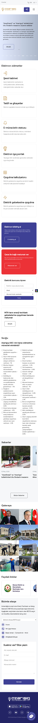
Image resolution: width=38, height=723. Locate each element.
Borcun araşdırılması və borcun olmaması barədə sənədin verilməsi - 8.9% (28, 405)
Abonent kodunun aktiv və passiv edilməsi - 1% (28, 384)
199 (30, 2)
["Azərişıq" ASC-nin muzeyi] (9, 532)
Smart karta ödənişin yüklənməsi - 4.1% (9, 409)
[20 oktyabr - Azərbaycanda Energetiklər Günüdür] (9, 563)
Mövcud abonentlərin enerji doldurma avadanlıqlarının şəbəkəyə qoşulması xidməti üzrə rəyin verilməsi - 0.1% (10, 418)
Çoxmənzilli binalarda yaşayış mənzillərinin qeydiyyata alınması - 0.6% (10, 403)
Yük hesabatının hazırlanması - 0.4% (28, 368)
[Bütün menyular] (33, 9)
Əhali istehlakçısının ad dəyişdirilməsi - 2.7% (28, 378)
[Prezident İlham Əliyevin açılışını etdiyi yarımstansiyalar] (9, 517)
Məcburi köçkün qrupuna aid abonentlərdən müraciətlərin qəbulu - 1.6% (10, 369)
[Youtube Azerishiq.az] (16, 712)
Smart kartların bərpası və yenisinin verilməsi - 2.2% (28, 363)
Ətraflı (8, 47)
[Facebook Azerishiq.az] (9, 712)
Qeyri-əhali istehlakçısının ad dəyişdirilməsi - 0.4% (28, 391)
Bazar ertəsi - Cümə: (17, 633)
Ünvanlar (3, 2)
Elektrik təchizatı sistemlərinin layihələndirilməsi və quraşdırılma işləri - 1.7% (28, 354)
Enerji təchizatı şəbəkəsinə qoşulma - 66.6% (10, 352)
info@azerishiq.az (11, 637)
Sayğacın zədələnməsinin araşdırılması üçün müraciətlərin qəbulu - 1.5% (10, 393)
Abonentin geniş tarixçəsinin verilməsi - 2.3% (29, 397)
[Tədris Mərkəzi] (28, 532)
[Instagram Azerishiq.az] (22, 712)
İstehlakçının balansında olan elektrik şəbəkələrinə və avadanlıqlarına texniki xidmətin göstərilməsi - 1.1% (9, 381)
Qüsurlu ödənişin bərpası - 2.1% (27, 373)
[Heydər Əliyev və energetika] (28, 517)
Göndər (19, 682)
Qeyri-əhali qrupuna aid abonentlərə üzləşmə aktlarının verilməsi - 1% (9, 360)
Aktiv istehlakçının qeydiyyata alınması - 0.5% (29, 412)
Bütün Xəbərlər (19, 495)
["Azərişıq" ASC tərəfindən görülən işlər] (28, 548)
